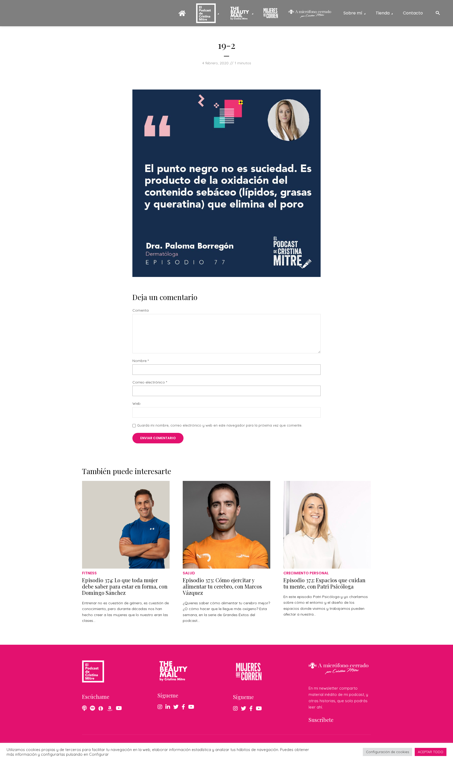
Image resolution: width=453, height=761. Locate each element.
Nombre (140, 361)
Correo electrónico (149, 382)
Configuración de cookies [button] (387, 752)
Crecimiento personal (306, 573)
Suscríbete (321, 719)
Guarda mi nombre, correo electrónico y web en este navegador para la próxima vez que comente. (219, 425)
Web (136, 403)
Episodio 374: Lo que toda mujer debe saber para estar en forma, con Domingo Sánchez (125, 586)
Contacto (413, 13)
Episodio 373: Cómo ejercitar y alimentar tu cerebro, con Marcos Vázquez (222, 586)
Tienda (383, 13)
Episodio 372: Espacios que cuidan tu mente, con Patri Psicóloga (324, 583)
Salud (189, 573)
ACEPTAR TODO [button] (430, 752)
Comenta (140, 310)
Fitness (89, 573)
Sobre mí (352, 13)
